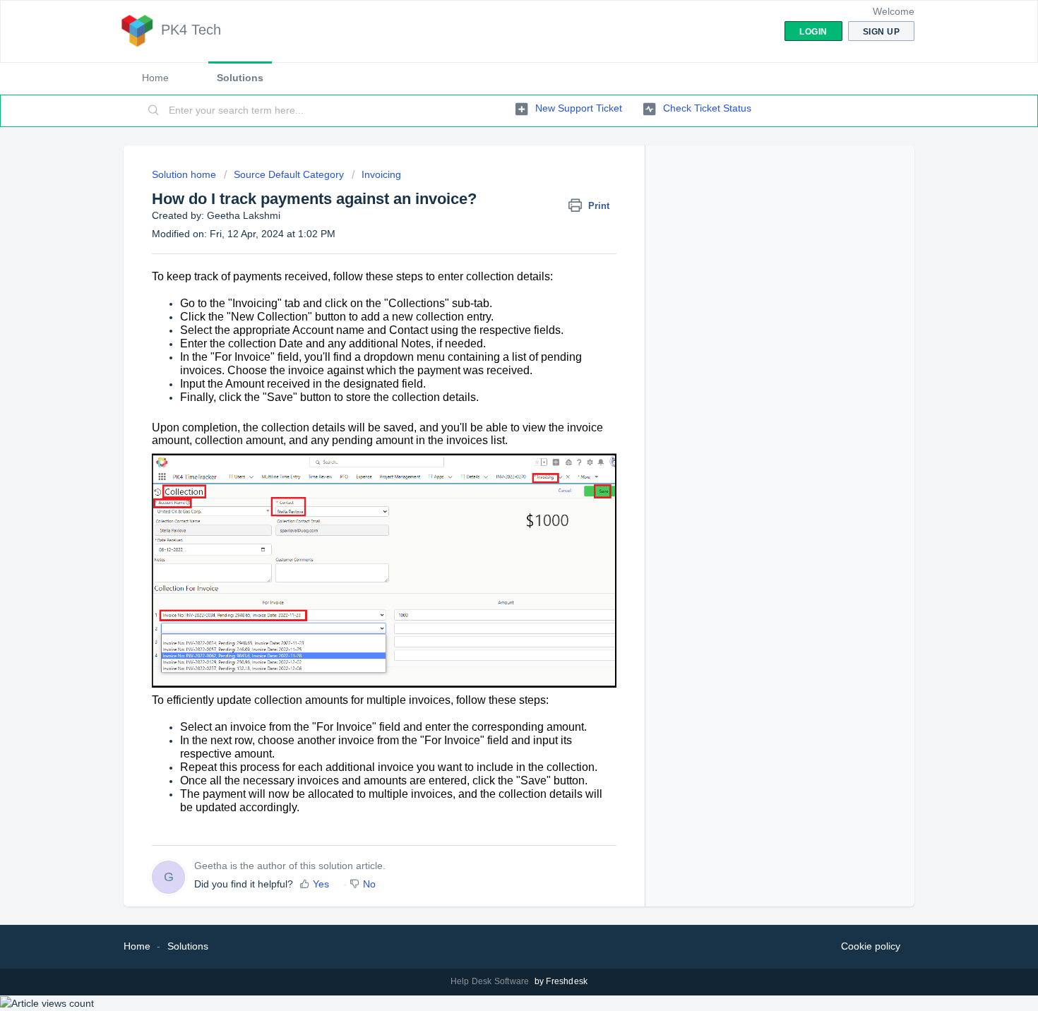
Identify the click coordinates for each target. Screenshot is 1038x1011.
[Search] (154, 111)
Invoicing (381, 174)
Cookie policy (870, 946)
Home (155, 77)
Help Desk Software (491, 981)
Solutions (240, 77)
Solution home (185, 174)
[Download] (493, 324)
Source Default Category (289, 174)
